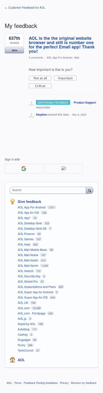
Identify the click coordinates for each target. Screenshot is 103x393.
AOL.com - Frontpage (32, 313)
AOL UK (23, 302)
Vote (14, 50)
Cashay (23, 334)
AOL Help (24, 244)
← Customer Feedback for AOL (25, 7)
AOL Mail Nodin (28, 260)
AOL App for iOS (29, 212)
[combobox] (49, 190)
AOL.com (24, 308)
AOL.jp (22, 318)
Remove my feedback (84, 383)
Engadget (24, 340)
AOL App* (24, 218)
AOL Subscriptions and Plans (37, 287)
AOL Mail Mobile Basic (33, 249)
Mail (76, 57)
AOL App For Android (59, 57)
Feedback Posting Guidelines (41, 383)
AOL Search (26, 271)
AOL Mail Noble (28, 255)
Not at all (43, 78)
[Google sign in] (24, 168)
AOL (21, 359)
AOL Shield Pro (28, 281)
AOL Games (26, 239)
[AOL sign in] (64, 168)
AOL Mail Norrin (28, 265)
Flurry (22, 345)
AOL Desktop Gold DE (32, 228)
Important (67, 78)
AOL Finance (26, 234)
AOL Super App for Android (36, 292)
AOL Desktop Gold (30, 223)
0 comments (36, 57)
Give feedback (29, 201)
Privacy (64, 383)
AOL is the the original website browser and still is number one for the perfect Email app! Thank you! (62, 44)
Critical (43, 86)
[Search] (89, 190)
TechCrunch (26, 350)
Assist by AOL (27, 324)
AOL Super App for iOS (33, 297)
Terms (18, 383)
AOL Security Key (29, 276)
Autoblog (24, 329)
